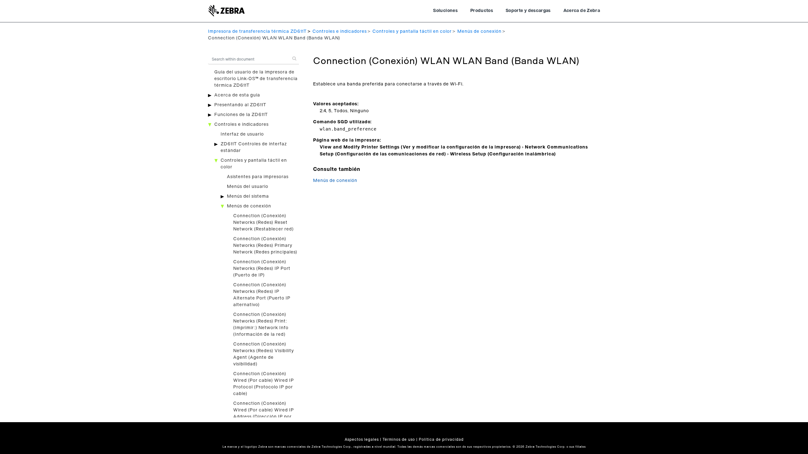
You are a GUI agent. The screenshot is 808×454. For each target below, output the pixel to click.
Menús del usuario (247, 186)
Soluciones (445, 11)
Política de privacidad (441, 439)
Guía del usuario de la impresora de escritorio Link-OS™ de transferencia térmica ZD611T (256, 79)
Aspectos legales (362, 439)
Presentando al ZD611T (240, 105)
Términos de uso (399, 439)
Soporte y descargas (528, 11)
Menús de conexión (479, 31)
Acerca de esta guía (237, 95)
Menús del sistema (248, 196)
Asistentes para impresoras (257, 177)
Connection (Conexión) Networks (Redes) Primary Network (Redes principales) (265, 245)
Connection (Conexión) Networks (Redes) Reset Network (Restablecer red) (263, 222)
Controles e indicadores (339, 31)
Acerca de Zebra (581, 11)
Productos (481, 11)
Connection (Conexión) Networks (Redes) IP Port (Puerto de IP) (261, 268)
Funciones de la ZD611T (241, 115)
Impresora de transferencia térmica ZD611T (257, 31)
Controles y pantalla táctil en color (412, 31)
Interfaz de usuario (242, 134)
